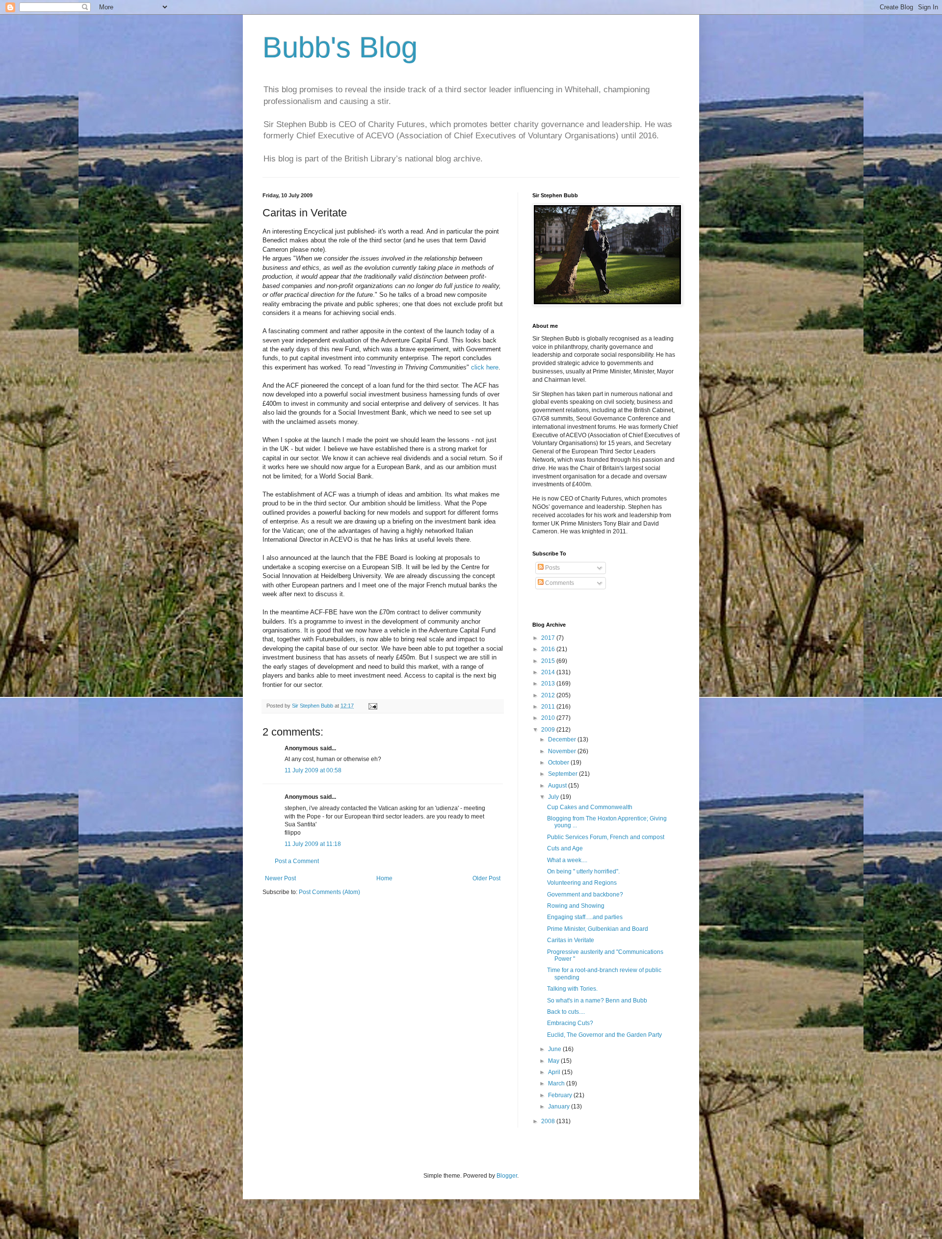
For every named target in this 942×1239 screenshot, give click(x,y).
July (554, 796)
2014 (548, 672)
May (554, 1060)
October (559, 762)
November (562, 751)
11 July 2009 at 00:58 (313, 770)
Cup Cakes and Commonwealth (589, 807)
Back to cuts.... (566, 1011)
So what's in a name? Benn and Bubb (597, 1000)
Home (384, 878)
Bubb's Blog (340, 47)
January (559, 1106)
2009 (548, 729)
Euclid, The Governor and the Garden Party (604, 1034)
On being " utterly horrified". (583, 871)
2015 (548, 661)
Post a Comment (297, 861)
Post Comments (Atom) (329, 892)
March (557, 1083)
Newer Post (280, 878)
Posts (552, 567)
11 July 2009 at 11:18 (313, 844)
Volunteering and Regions (582, 882)
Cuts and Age (565, 848)
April (555, 1072)
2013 (548, 683)
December (562, 739)
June (555, 1049)
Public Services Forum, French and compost (605, 837)
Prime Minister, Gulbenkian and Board (597, 928)
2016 (548, 649)
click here (484, 367)
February (561, 1095)
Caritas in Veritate (570, 940)
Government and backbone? (585, 894)
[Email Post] (372, 706)
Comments (559, 583)
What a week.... (567, 860)
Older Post (486, 878)
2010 (548, 717)
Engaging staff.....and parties (585, 917)
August (558, 785)
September (563, 773)
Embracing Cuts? (570, 1023)
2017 (548, 637)
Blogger (507, 1175)
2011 (548, 706)
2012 (548, 695)
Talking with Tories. (572, 988)
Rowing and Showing (575, 905)
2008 (548, 1121)
